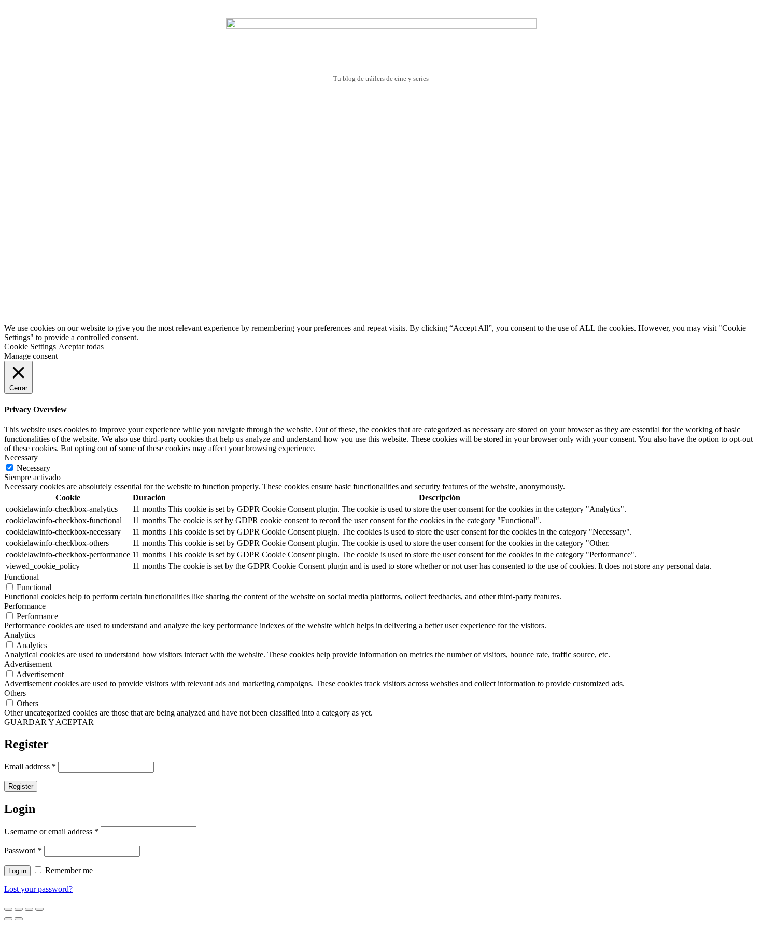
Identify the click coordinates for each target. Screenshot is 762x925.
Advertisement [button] (28, 664)
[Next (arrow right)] (19, 918)
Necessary (33, 468)
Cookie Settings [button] (30, 346)
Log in (17, 871)
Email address (30, 766)
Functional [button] (21, 576)
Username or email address (51, 831)
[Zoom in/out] (39, 909)
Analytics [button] (19, 634)
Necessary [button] (21, 457)
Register (20, 786)
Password (23, 850)
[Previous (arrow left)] (8, 918)
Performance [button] (25, 605)
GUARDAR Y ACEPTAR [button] (49, 722)
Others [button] (15, 693)
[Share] (19, 909)
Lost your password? (38, 889)
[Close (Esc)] (8, 909)
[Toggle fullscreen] (29, 909)
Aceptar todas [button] (81, 346)
